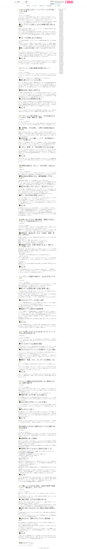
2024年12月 (61, 36)
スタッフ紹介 (34, 5)
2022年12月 (61, 62)
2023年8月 (61, 57)
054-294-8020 (57, 3)
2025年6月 (61, 28)
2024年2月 (61, 49)
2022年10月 (61, 64)
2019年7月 (61, 73)
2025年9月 (61, 25)
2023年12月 (61, 52)
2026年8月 (61, 10)
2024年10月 (61, 39)
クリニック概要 (57, 5)
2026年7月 (61, 11)
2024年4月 (61, 47)
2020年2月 (61, 68)
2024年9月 (61, 40)
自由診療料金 (49, 5)
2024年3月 (61, 48)
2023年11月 (61, 53)
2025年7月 (61, 27)
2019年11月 (61, 72)
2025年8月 (61, 26)
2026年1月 (61, 19)
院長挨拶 (28, 5)
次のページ (32, 545)
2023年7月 (61, 59)
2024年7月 (61, 43)
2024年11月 (61, 38)
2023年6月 (61, 60)
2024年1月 (61, 51)
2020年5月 (61, 66)
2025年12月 (61, 21)
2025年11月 (61, 22)
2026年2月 (61, 18)
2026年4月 (61, 15)
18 (27, 545)
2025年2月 (61, 34)
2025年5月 (61, 30)
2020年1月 (61, 69)
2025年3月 (61, 32)
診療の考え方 (41, 5)
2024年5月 (61, 45)
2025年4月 (61, 31)
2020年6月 (61, 65)
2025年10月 (61, 23)
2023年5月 (61, 61)
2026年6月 (61, 13)
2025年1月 (61, 35)
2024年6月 (61, 44)
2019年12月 (61, 70)
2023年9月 (61, 56)
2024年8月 (61, 42)
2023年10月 (61, 55)
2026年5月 (61, 14)
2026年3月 (61, 17)
